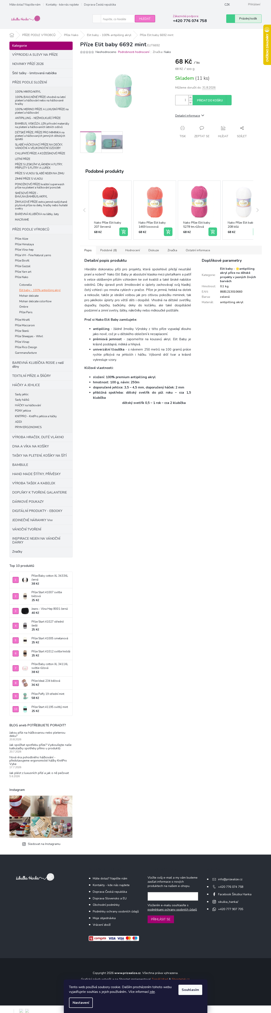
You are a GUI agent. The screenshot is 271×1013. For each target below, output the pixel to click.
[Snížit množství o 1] (190, 102)
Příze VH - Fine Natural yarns (33, 255)
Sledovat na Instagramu (44, 844)
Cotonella (25, 285)
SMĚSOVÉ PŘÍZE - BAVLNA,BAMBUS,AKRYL (31, 195)
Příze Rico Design (26, 347)
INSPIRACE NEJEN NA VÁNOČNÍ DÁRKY (36, 540)
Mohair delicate (29, 296)
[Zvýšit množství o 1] (190, 97)
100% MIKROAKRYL (28, 92)
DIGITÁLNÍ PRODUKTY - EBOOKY (37, 511)
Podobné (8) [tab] (108, 250)
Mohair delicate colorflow (35, 301)
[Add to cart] (123, 231)
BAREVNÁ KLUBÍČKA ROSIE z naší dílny (38, 365)
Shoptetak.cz (180, 979)
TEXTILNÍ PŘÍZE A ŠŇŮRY (31, 376)
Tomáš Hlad (160, 979)
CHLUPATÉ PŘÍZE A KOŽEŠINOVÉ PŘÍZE (40, 153)
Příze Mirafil (22, 320)
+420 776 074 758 (230, 887)
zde (152, 991)
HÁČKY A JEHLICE (26, 385)
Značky (17, 551)
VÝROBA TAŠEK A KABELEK (33, 483)
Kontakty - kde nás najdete (62, 5)
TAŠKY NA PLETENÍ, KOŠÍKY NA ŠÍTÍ (39, 455)
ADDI (18, 422)
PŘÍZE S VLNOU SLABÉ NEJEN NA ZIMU (39, 173)
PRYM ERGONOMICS (28, 427)
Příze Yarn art (23, 272)
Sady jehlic (21, 394)
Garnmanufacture (26, 353)
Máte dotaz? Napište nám (24, 5)
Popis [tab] (88, 250)
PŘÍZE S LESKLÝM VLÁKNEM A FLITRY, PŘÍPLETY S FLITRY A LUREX (39, 166)
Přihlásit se (161, 919)
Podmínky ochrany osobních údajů (116, 911)
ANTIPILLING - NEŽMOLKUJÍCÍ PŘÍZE (38, 118)
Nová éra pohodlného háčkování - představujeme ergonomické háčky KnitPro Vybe (38, 761)
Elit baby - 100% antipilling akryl (40, 290)
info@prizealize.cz (230, 879)
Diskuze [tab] (153, 250)
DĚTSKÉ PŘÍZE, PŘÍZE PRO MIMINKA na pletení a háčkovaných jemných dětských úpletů (40, 136)
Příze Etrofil (22, 261)
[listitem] (110, 210)
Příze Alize (21, 239)
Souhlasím (190, 989)
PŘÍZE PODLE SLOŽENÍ (29, 82)
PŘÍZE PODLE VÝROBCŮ (30, 229)
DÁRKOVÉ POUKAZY (28, 502)
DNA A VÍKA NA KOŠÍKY (30, 446)
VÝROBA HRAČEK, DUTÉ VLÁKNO (38, 437)
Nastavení (81, 1002)
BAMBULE (20, 465)
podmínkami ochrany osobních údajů (172, 910)
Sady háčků (22, 400)
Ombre (23, 307)
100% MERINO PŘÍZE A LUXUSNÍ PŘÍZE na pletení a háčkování (42, 111)
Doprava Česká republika (100, 5)
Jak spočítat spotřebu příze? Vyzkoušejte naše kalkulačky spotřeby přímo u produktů (40, 746)
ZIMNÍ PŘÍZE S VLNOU (29, 179)
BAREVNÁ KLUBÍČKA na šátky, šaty (37, 214)
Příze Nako (21, 277)
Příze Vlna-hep (24, 250)
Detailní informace (187, 116)
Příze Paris (26, 312)
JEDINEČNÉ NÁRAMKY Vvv (32, 520)
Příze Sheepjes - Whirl (29, 336)
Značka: (162, 52)
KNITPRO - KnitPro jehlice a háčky (36, 416)
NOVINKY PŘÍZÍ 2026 (28, 64)
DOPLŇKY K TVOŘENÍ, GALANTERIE (39, 492)
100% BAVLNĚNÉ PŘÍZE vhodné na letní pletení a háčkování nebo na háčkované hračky (40, 100)
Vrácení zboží (102, 925)
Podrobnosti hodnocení (133, 52)
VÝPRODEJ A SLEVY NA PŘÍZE (35, 55)
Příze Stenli (22, 331)
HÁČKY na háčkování (28, 405)
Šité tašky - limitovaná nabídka (34, 73)
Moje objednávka (104, 918)
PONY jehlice (23, 411)
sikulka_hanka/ (228, 902)
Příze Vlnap (22, 342)
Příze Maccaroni (25, 325)
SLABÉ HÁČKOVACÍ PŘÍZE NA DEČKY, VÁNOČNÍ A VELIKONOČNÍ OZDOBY (39, 146)
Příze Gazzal (22, 266)
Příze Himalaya (24, 244)
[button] (84, 210)
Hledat (145, 19)
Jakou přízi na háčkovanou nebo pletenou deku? (37, 734)
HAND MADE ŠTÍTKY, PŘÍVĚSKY (36, 474)
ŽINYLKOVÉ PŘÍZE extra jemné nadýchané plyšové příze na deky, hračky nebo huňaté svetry (41, 205)
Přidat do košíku (210, 100)
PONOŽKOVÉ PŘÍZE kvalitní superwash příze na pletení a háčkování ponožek (39, 186)
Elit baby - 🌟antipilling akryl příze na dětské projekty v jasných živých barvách (238, 275)
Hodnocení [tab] (132, 250)
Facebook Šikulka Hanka (235, 894)
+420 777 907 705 (230, 909)
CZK (227, 5)
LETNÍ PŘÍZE (22, 159)
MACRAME (22, 220)
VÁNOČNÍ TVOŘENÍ (26, 529)
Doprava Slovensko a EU (110, 898)
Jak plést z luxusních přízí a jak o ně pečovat (39, 773)
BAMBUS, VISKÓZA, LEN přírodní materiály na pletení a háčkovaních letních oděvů (42, 125)
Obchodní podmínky (106, 905)
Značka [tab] (172, 250)
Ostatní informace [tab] (198, 250)
